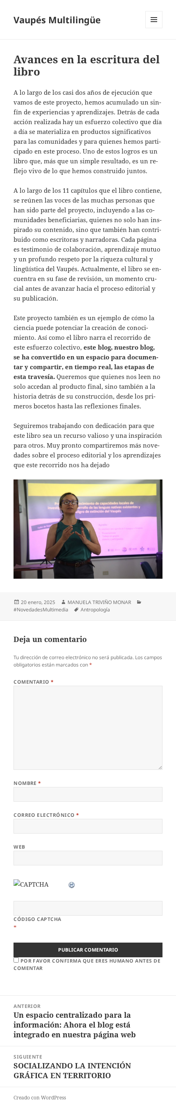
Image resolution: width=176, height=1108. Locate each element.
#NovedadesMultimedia (41, 609)
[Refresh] (72, 884)
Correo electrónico (46, 814)
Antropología (95, 609)
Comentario (34, 681)
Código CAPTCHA (37, 919)
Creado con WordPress (40, 1097)
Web (19, 846)
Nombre (27, 783)
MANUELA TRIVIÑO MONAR (99, 602)
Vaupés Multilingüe (57, 19)
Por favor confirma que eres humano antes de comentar (87, 964)
